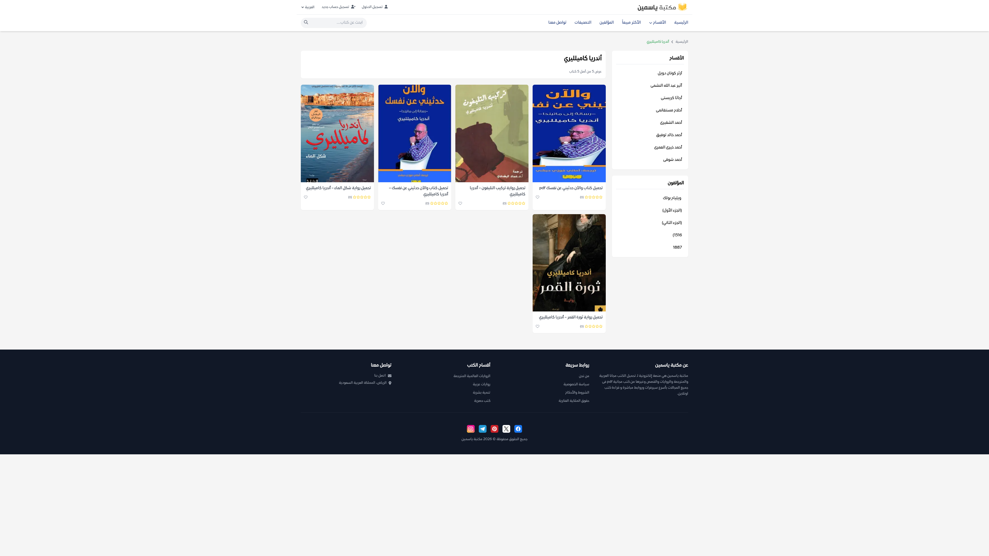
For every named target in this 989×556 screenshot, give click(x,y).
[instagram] (471, 429)
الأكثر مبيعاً (631, 22)
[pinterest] (494, 429)
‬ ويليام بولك (672, 198)
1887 (677, 247)
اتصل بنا (380, 375)
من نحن (584, 376)
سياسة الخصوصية (576, 384)
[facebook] (518, 429)
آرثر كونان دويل (670, 73)
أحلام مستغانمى (669, 110)
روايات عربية (481, 384)
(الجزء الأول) (672, 210)
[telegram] (483, 429)
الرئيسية (681, 22)
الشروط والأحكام (577, 392)
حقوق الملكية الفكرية (574, 401)
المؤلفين (607, 22)
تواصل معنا (557, 22)
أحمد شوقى (672, 160)
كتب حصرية (482, 401)
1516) (677, 235)
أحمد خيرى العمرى (668, 147)
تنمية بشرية (481, 392)
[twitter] (506, 429)
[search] (306, 23)
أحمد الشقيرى (671, 122)
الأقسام (659, 22)
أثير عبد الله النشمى (666, 85)
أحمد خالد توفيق (669, 135)
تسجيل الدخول (372, 7)
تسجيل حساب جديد (336, 7)
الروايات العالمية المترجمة (472, 376)
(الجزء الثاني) (672, 223)
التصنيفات (583, 22)
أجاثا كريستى (671, 98)
